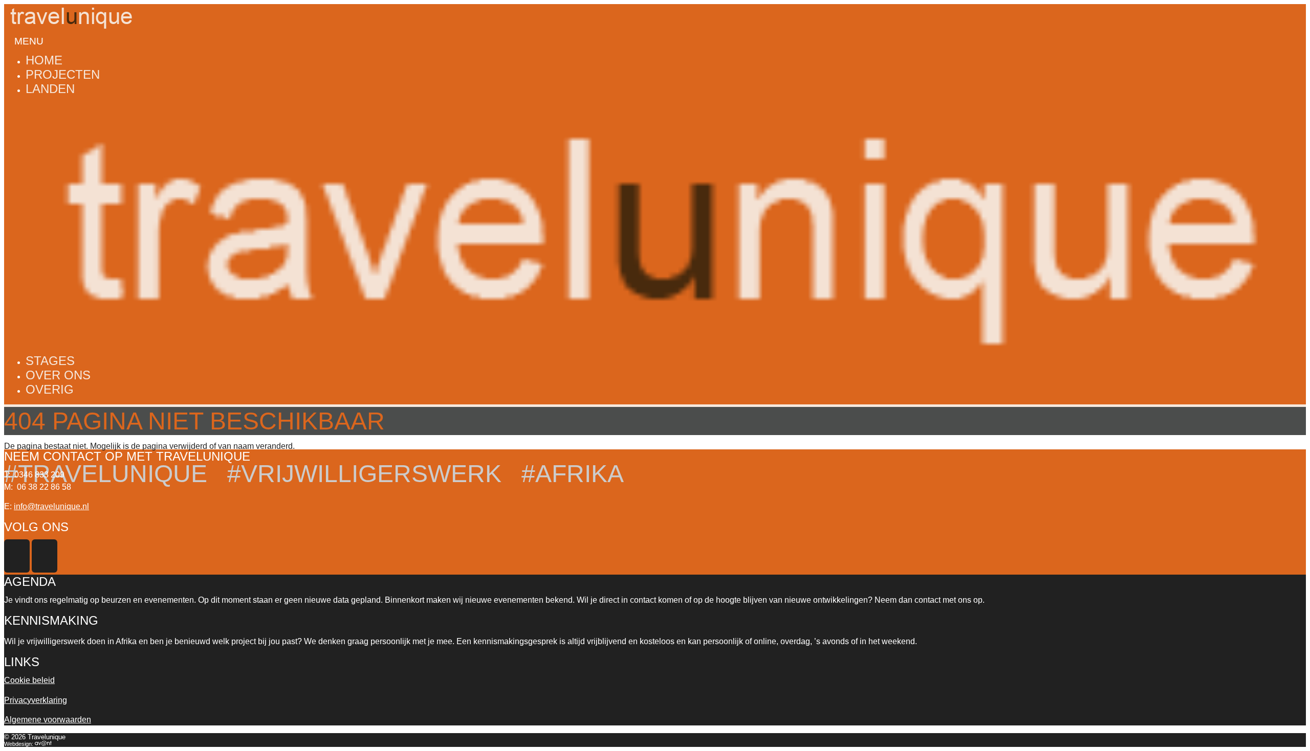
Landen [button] (50, 89)
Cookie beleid (29, 680)
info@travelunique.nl (51, 506)
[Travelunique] (70, 8)
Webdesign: (19, 744)
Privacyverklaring (35, 700)
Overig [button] (50, 389)
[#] (655, 108)
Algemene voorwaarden (47, 719)
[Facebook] (18, 569)
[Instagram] (45, 569)
